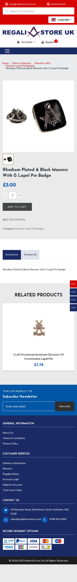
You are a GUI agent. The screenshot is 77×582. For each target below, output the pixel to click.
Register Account (13, 484)
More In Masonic (22, 63)
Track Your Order (12, 490)
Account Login (11, 479)
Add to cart (17, 206)
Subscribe (64, 406)
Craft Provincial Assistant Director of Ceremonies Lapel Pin (38, 356)
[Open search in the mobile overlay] (38, 11)
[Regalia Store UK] (38, 31)
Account (27, 42)
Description (12, 254)
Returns (7, 468)
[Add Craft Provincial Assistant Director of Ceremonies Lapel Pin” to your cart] (34, 325)
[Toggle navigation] (7, 50)
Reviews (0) (30, 254)
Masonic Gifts (42, 63)
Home (5, 63)
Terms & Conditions (14, 438)
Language (63, 19)
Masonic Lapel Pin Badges (20, 65)
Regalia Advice (11, 473)
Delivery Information (14, 463)
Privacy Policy (10, 443)
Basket (51, 42)
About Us (8, 432)
